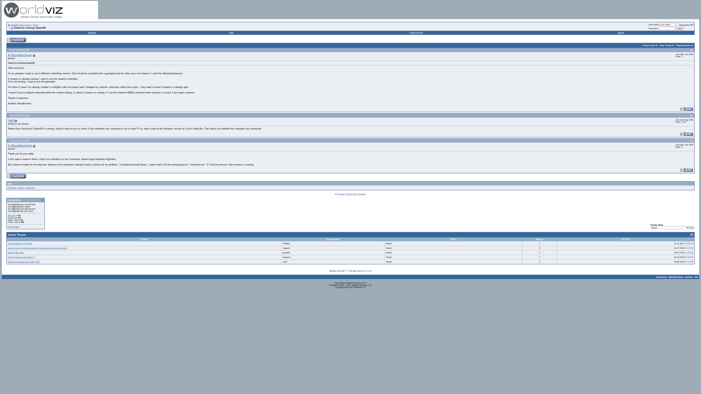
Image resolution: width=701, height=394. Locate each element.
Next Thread (358, 194)
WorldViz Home (676, 277)
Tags (9, 183)
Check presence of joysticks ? (21, 257)
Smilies (11, 218)
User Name (654, 25)
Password (653, 28)
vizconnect (30, 188)
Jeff (11, 121)
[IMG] (10, 220)
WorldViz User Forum (20, 25)
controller (12, 188)
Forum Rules (13, 227)
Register (92, 33)
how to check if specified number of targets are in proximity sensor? (38, 248)
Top (696, 277)
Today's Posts (416, 33)
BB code (11, 216)
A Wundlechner (20, 55)
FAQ (231, 33)
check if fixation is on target (20, 243)
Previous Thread (344, 194)
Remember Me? (686, 25)
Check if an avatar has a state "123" (24, 262)
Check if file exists (16, 253)
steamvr (20, 188)
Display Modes (684, 45)
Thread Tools (648, 45)
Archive (689, 277)
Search (621, 33)
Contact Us (661, 277)
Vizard (36, 25)
